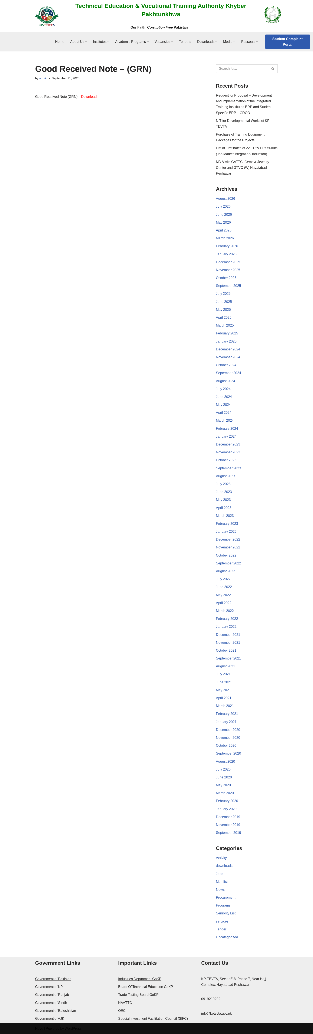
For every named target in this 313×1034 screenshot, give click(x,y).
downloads (224, 866)
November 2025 (228, 270)
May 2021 (223, 690)
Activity (221, 858)
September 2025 (228, 286)
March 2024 (225, 420)
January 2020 (226, 809)
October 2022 (226, 555)
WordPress (73, 1028)
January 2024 (226, 436)
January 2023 (226, 531)
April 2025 (223, 317)
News (220, 889)
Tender (221, 929)
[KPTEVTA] (47, 16)
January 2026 (226, 254)
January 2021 (226, 722)
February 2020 (227, 801)
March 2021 (225, 706)
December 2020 (228, 730)
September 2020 (228, 753)
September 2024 (228, 373)
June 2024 (224, 397)
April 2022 (223, 603)
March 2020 (225, 793)
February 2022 (227, 618)
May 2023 (223, 500)
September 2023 (228, 468)
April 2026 (223, 230)
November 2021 (228, 642)
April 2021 (223, 698)
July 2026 (223, 206)
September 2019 (228, 832)
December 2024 (228, 349)
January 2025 (226, 341)
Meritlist (222, 882)
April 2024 (223, 412)
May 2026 (223, 222)
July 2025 (223, 293)
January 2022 (226, 626)
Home (59, 41)
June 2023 (224, 492)
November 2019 (228, 825)
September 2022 (228, 563)
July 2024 (223, 389)
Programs (223, 905)
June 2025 (224, 302)
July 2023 (223, 484)
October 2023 (226, 460)
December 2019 (228, 817)
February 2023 (227, 523)
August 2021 (225, 666)
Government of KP (49, 987)
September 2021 (228, 658)
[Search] (273, 68)
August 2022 (225, 571)
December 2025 (228, 262)
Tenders (185, 41)
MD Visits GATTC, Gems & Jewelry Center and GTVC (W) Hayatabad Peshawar (242, 167)
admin (43, 78)
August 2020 (225, 761)
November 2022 (228, 547)
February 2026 (227, 246)
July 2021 (223, 674)
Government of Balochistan (55, 1010)
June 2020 (224, 777)
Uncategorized (227, 937)
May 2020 (223, 785)
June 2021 (224, 682)
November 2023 (228, 452)
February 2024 (227, 428)
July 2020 (223, 769)
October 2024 (226, 365)
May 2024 (223, 404)
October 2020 (226, 745)
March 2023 (225, 516)
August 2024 (225, 381)
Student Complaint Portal (287, 41)
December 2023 (228, 444)
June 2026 (224, 214)
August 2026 (225, 198)
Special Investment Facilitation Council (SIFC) (153, 1018)
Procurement (225, 897)
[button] (86, 42)
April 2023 (223, 508)
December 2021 (228, 634)
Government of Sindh (51, 1003)
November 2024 (228, 357)
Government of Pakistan (53, 979)
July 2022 (223, 579)
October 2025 (226, 278)
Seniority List (225, 913)
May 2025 (223, 309)
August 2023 (225, 476)
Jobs (219, 874)
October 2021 (226, 650)
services (222, 921)
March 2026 (225, 238)
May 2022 (223, 595)
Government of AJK (49, 1018)
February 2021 (227, 714)
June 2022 (224, 587)
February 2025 (227, 333)
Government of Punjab (52, 994)
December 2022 (228, 539)
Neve (39, 1028)
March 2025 (225, 325)
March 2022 (225, 611)
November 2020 (228, 737)
